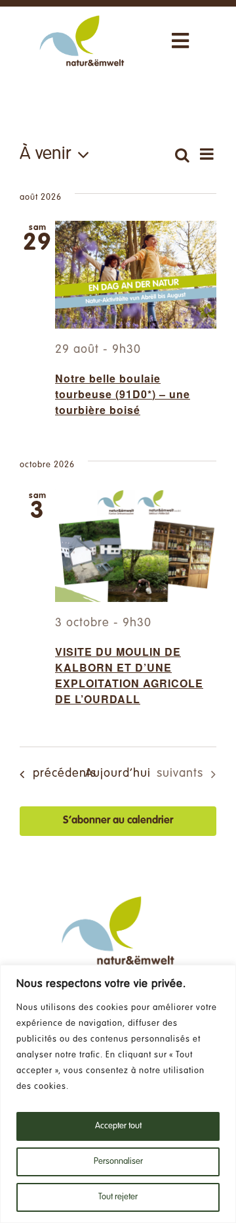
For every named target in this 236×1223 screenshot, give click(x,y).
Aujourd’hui (118, 774)
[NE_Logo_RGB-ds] (82, 16)
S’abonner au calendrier (118, 821)
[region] (118, 1094)
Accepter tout (118, 1126)
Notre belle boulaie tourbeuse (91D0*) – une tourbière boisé (122, 394)
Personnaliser (118, 1161)
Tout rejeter (118, 1197)
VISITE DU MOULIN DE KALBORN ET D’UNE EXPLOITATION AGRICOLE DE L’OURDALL (129, 675)
